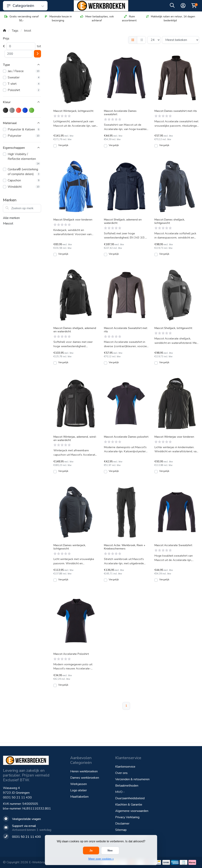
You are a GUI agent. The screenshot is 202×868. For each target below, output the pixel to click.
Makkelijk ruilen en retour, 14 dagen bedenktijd (173, 18)
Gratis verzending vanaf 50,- (24, 18)
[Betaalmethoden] (157, 862)
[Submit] (37, 53)
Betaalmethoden (126, 785)
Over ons (121, 773)
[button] (172, 6)
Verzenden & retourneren (132, 779)
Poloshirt (23, 90)
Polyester (23, 136)
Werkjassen (78, 784)
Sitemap (121, 830)
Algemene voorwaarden (131, 811)
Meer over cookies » (101, 858)
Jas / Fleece (23, 71)
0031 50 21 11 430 (17, 797)
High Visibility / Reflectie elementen (23, 158)
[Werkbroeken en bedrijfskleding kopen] (101, 5)
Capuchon (23, 180)
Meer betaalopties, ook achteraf (99, 18)
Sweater (23, 77)
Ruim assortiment (129, 18)
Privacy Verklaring (127, 817)
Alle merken (11, 218)
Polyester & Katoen (23, 129)
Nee (110, 850)
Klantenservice (125, 766)
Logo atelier (78, 790)
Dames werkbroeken (84, 778)
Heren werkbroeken (84, 771)
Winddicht (23, 187)
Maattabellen (79, 796)
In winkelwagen (78, 147)
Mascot (8, 223)
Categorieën (23, 5)
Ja (91, 850)
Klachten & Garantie (128, 804)
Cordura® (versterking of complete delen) (23, 171)
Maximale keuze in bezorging (61, 18)
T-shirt (23, 84)
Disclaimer (122, 823)
